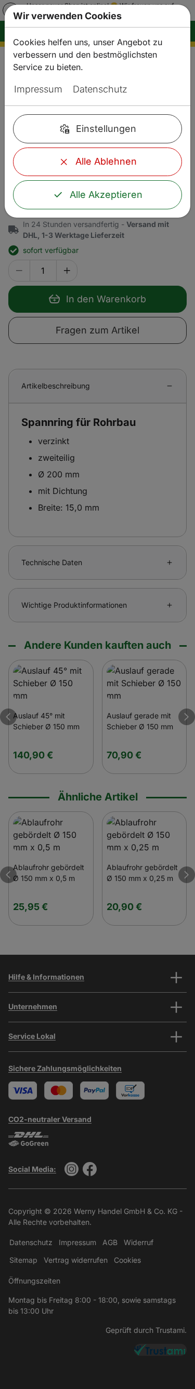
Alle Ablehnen (106, 161)
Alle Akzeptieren (106, 194)
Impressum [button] (38, 89)
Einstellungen (106, 128)
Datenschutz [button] (100, 89)
